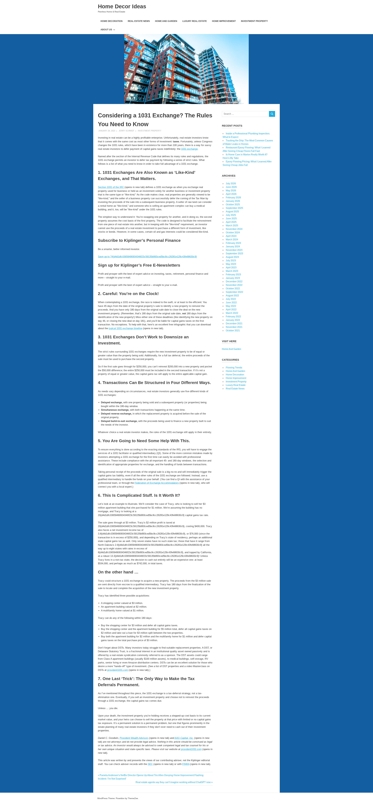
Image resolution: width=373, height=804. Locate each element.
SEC (150, 764)
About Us (106, 29)
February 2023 (233, 274)
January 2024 (233, 246)
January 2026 (233, 201)
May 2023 (231, 264)
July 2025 (231, 215)
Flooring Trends (234, 367)
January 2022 (233, 320)
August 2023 (232, 257)
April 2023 (231, 267)
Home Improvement (224, 21)
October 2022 (233, 288)
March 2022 (232, 313)
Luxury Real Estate (194, 21)
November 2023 (234, 250)
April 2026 (231, 194)
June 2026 (231, 187)
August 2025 (232, 211)
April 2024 (231, 236)
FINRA (185, 764)
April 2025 (231, 222)
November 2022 (234, 285)
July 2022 (231, 299)
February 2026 (233, 197)
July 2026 (231, 183)
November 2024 (234, 229)
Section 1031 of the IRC (111, 187)
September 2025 (234, 208)
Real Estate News (139, 21)
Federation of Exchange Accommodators (157, 483)
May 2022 (231, 306)
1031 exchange (189, 149)
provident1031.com (117, 670)
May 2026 (231, 190)
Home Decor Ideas (122, 6)
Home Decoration (112, 21)
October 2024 (233, 232)
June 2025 (231, 218)
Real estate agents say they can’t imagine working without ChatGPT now (173, 782)
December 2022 (234, 281)
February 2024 (233, 243)
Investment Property (254, 21)
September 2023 (234, 253)
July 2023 (231, 260)
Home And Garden (166, 21)
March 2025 (232, 225)
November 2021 (234, 327)
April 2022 (231, 309)
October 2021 (233, 330)
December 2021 (234, 323)
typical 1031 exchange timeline (125, 328)
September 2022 (234, 292)
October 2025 (233, 204)
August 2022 (232, 295)
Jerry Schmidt (126, 131)
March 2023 (232, 271)
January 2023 (233, 278)
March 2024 (232, 239)
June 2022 (231, 302)
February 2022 (233, 316)
